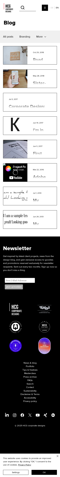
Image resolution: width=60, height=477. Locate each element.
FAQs (30, 380)
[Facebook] (22, 415)
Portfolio (30, 366)
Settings (16, 472)
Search (30, 383)
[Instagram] (14, 415)
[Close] (55, 458)
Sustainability (30, 390)
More (39, 36)
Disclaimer (25, 394)
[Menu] (45, 8)
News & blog (30, 362)
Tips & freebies (30, 369)
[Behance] (53, 415)
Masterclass (30, 373)
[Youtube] (37, 415)
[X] (30, 415)
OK (44, 472)
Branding (24, 36)
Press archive (30, 376)
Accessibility (30, 397)
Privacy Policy (24, 465)
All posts (8, 36)
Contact (30, 387)
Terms (37, 394)
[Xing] (45, 415)
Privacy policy (30, 401)
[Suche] (27, 7)
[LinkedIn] (7, 415)
